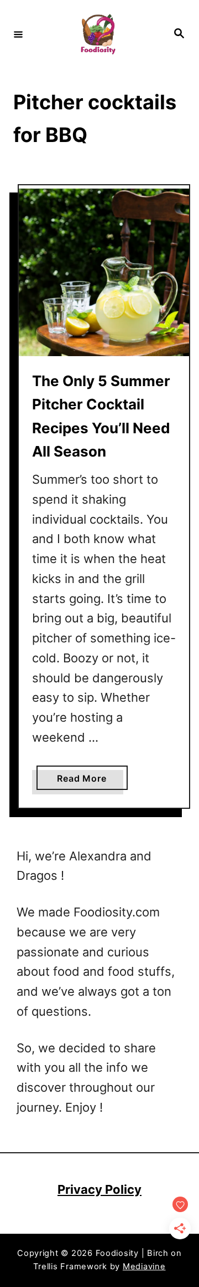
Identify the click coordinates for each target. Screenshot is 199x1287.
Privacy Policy (99, 1189)
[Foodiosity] (97, 34)
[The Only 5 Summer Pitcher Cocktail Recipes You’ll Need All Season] (104, 270)
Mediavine (144, 1266)
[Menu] (18, 34)
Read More (85, 781)
